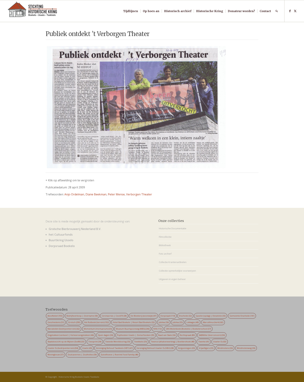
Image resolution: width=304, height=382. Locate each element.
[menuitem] (130, 11)
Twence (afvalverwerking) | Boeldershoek (172, 341)
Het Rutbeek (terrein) (96, 322)
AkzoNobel (55, 315)
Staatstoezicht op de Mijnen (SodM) (66, 341)
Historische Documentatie (172, 228)
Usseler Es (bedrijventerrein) (63, 348)
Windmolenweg (246, 348)
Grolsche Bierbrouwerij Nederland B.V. (75, 229)
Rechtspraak (187, 335)
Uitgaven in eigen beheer (172, 279)
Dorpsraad (167, 315)
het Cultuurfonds (61, 234)
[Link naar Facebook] (290, 11)
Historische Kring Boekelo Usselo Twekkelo (79, 377)
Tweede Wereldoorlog (117, 341)
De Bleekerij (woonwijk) (143, 315)
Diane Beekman (96, 194)
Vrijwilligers (206, 348)
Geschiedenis (56, 322)
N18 (157, 328)
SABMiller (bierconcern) (212, 335)
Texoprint (94, 341)
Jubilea (164, 322)
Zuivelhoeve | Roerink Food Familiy (119, 354)
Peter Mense (116, 194)
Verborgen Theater (139, 194)
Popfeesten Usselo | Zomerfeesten (135, 335)
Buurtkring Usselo (61, 240)
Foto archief (165, 253)
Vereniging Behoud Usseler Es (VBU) (155, 348)
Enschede (185, 315)
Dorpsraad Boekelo (62, 246)
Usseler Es (219, 341)
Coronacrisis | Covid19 (114, 315)
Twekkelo (140, 341)
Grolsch (74, 322)
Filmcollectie (165, 236)
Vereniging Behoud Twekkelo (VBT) (114, 348)
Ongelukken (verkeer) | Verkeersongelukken (71, 335)
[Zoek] (276, 11)
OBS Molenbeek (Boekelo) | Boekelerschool (188, 328)
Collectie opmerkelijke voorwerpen (177, 270)
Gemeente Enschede (242, 315)
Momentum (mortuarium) (98, 328)
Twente (203, 341)
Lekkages (192, 322)
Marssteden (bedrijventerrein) (64, 328)
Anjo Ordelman (74, 194)
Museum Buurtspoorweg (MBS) (133, 328)
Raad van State (167, 335)
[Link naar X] (295, 11)
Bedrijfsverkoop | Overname (82, 315)
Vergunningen (186, 348)
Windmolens (225, 348)
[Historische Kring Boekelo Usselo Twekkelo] (32, 11)
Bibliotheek (165, 245)
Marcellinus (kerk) (213, 322)
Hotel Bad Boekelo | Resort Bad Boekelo (134, 322)
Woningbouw (56, 354)
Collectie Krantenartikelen (172, 262)
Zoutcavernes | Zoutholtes (82, 354)
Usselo (87, 348)
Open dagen (105, 335)
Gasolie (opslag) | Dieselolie (211, 315)
